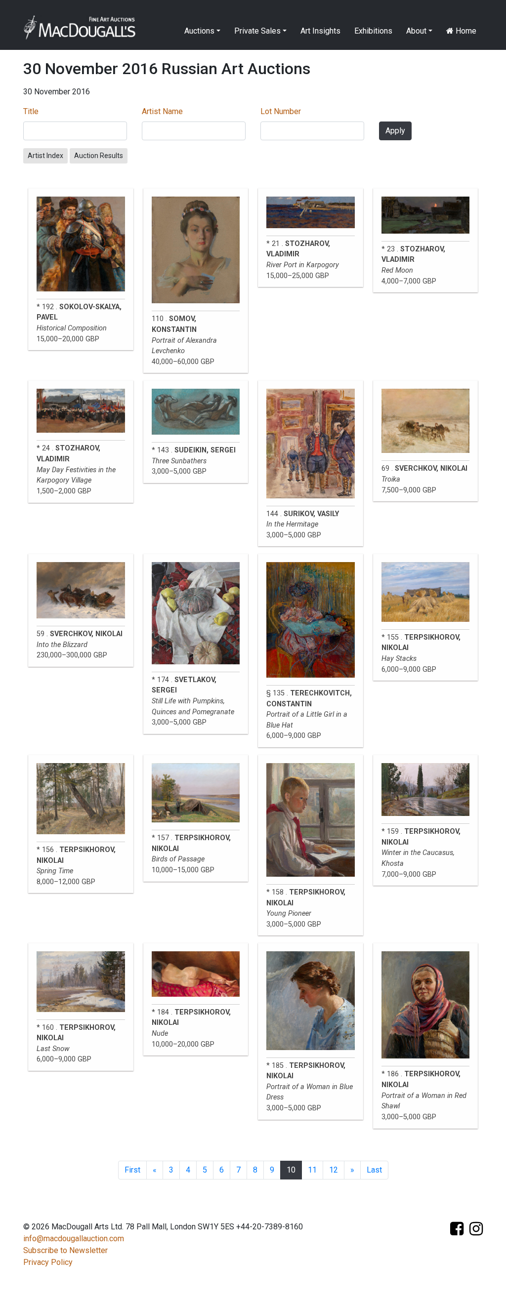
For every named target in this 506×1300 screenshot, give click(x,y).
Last (374, 1170)
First (132, 1170)
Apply (395, 130)
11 (312, 1170)
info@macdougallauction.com (73, 1238)
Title (31, 111)
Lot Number (280, 111)
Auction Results (98, 156)
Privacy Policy (48, 1262)
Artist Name (162, 111)
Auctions (199, 31)
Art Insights (320, 31)
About (416, 31)
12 (333, 1170)
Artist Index (45, 156)
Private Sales (257, 31)
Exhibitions (373, 31)
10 (291, 1170)
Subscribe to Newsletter (65, 1250)
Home (465, 31)
